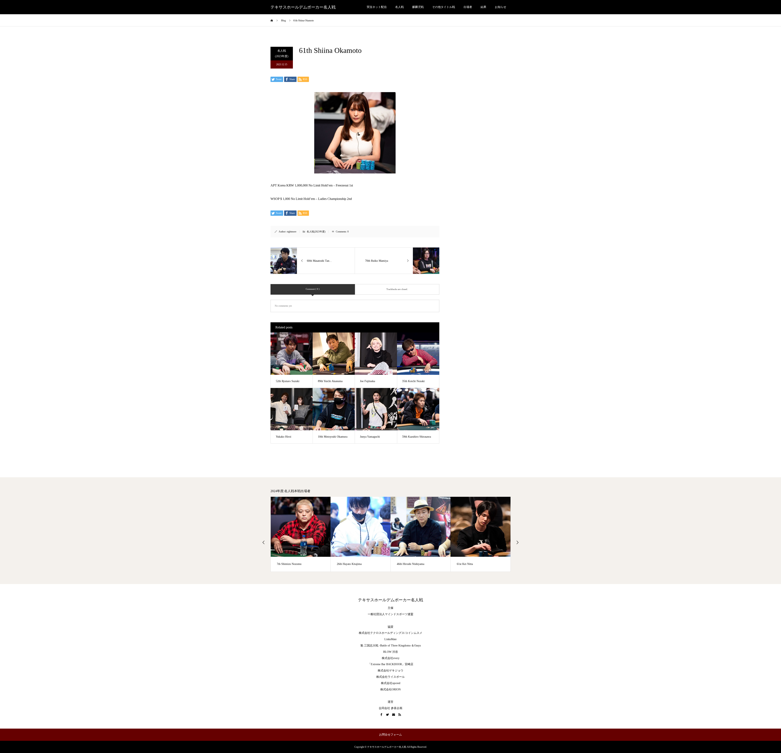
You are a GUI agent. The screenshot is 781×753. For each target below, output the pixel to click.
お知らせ (500, 7)
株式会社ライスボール (390, 676)
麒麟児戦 (418, 7)
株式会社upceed (390, 683)
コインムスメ (413, 632)
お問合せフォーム (390, 734)
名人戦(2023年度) (281, 53)
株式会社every (390, 658)
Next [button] (517, 542)
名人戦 (399, 7)
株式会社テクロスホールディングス (381, 632)
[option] (305, 534)
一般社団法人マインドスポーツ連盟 (390, 614)
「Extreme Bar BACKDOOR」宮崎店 (390, 664)
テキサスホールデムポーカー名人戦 (303, 7)
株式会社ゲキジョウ (390, 670)
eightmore (291, 231)
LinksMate (390, 639)
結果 (483, 7)
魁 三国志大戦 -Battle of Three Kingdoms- (385, 645)
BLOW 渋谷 (390, 651)
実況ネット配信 (377, 7)
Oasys (417, 645)
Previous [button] (264, 542)
